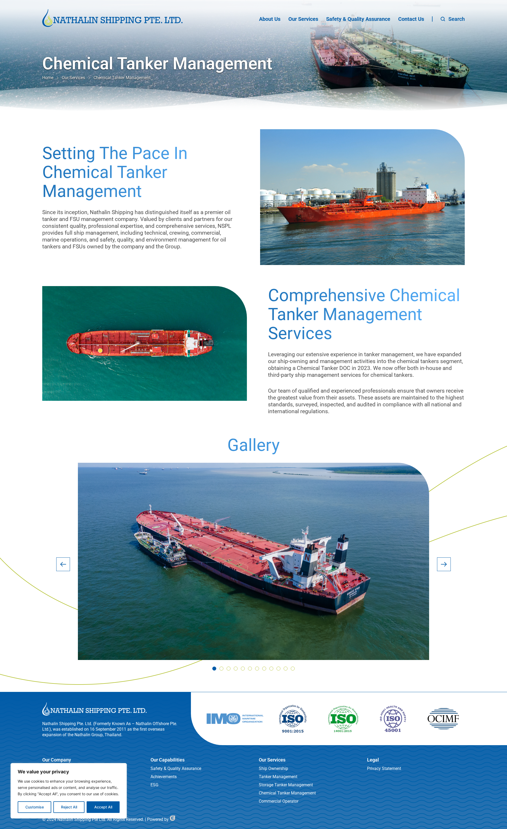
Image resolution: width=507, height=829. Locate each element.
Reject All (69, 807)
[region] (69, 790)
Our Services (303, 19)
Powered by (158, 819)
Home (47, 77)
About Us (269, 19)
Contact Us (411, 19)
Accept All (103, 807)
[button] (63, 564)
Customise (34, 807)
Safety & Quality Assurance (358, 19)
